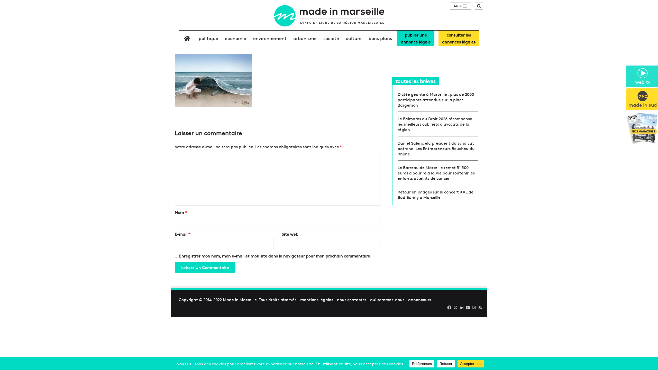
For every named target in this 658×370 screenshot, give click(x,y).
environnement (270, 38)
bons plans (380, 38)
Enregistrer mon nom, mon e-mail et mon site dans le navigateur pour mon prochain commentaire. (275, 255)
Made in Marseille (240, 299)
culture (354, 38)
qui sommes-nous (387, 299)
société (331, 38)
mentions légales (316, 299)
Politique (208, 38)
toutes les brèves (416, 80)
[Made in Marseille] (329, 15)
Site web (290, 234)
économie (235, 38)
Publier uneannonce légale (416, 38)
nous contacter (351, 299)
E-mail (182, 234)
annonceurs (419, 299)
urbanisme (305, 38)
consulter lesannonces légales (459, 38)
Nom (181, 212)
